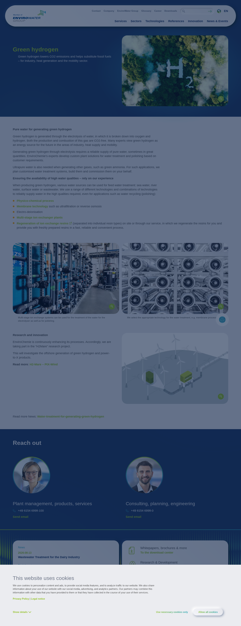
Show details (20, 612)
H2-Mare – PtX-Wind (44, 364)
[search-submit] (183, 11)
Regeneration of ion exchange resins (42, 223)
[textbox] (221, 11)
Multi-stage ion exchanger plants (40, 217)
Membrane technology (32, 206)
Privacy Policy (21, 598)
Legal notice (38, 598)
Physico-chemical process (35, 200)
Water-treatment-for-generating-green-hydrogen (70, 416)
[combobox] (221, 11)
